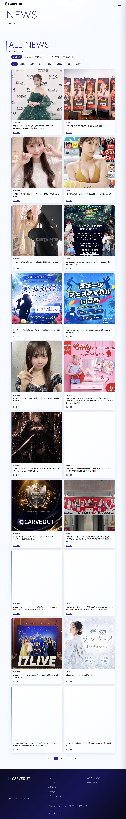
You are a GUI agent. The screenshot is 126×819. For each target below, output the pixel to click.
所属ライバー (53, 787)
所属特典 (51, 791)
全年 (14, 64)
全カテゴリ (16, 57)
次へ (76, 759)
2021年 (69, 64)
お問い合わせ (92, 782)
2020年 (78, 64)
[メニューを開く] (119, 4)
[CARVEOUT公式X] (49, 813)
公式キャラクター (94, 777)
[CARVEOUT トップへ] (14, 4)
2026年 (22, 64)
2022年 (59, 64)
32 (69, 759)
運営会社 (82, 806)
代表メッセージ (54, 796)
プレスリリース (68, 57)
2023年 (50, 64)
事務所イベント (40, 57)
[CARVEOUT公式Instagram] (54, 813)
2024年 (41, 64)
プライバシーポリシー (55, 806)
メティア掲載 (54, 57)
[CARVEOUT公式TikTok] (59, 813)
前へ (49, 759)
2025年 (32, 64)
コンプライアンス (71, 806)
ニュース (28, 57)
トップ (50, 777)
